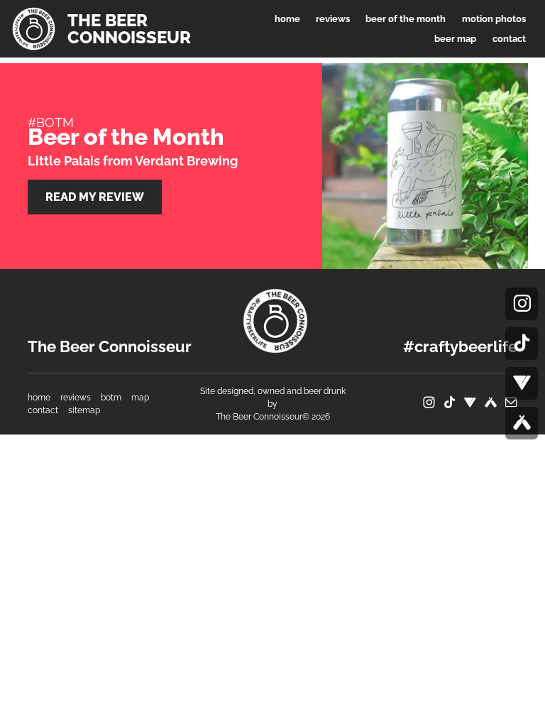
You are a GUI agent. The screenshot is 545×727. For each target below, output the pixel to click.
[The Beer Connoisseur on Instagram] (521, 304)
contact (43, 410)
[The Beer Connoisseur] (275, 321)
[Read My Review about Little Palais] (421, 166)
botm (111, 398)
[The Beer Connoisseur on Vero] (521, 383)
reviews (75, 398)
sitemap (84, 410)
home (39, 398)
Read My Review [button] (94, 197)
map (140, 398)
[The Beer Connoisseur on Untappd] (521, 423)
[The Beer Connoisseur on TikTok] (521, 343)
